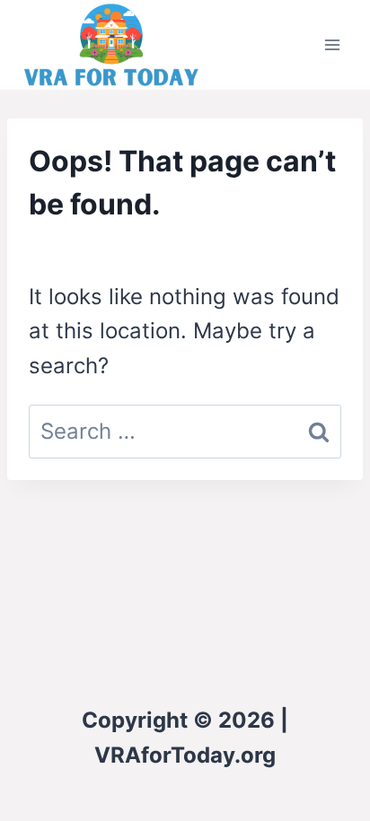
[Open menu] (331, 44)
